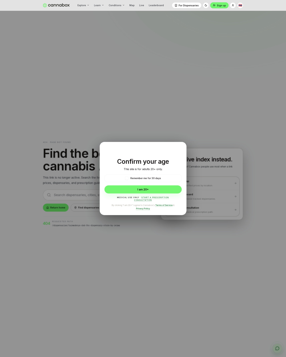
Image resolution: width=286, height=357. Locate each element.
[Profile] (233, 5)
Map (132, 5)
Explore (81, 5)
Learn (97, 5)
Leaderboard (156, 5)
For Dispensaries (189, 5)
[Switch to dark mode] (206, 5)
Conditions (115, 5)
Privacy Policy (143, 208)
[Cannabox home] (56, 5)
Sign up (221, 5)
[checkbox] (126, 178)
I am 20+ (143, 189)
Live (141, 5)
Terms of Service (164, 205)
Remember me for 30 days (145, 178)
